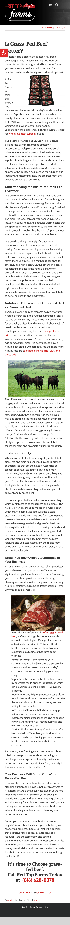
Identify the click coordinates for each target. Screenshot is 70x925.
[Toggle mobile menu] (63, 5)
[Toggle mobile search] (56, 5)
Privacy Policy (42, 907)
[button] (4, 53)
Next (60, 27)
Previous (49, 27)
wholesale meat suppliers (23, 133)
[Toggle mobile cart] (50, 5)
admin (10, 900)
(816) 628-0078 (38, 880)
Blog (35, 900)
